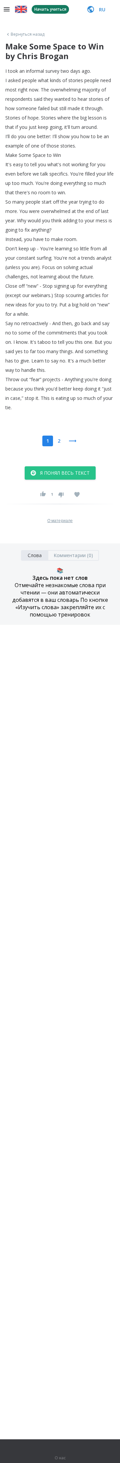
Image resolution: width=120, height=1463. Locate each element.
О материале (60, 520)
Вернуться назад (28, 34)
